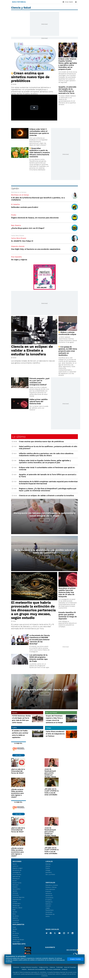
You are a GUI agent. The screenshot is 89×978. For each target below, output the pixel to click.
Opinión (15, 188)
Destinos (15, 918)
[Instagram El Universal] (64, 933)
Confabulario (16, 903)
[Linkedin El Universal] (72, 933)
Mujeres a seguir (18, 868)
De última (16, 916)
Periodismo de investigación (17, 871)
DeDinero (48, 904)
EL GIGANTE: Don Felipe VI (22, 241)
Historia (24, 969)
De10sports (49, 901)
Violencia (52, 967)
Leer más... (18, 755)
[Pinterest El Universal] (68, 933)
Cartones (15, 893)
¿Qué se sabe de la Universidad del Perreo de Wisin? (18, 771)
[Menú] (76, 2)
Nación (15, 864)
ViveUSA (48, 906)
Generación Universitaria (49, 896)
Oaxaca (48, 866)
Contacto (64, 969)
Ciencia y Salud (17, 907)
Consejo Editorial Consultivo (29, 967)
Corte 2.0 (15, 866)
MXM (14, 909)
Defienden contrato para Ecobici (24, 207)
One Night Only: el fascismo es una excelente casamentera (35, 249)
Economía (16, 895)
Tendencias (16, 905)
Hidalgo (48, 870)
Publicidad (59, 967)
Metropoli (15, 885)
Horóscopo (49, 912)
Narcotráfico (16, 889)
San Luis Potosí (50, 874)
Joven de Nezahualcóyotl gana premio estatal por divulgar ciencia (50, 773)
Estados (15, 887)
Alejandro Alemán (18, 246)
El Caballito (15, 204)
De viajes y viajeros (19, 260)
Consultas (16, 922)
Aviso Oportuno (50, 889)
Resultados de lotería (50, 915)
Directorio (16, 967)
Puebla (48, 868)
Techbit (15, 912)
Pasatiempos (50, 910)
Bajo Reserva (16, 225)
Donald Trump (17, 882)
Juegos (48, 908)
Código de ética (43, 967)
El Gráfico (49, 899)
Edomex (48, 864)
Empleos (48, 891)
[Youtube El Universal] (59, 933)
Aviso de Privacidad (70, 967)
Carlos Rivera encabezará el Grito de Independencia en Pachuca (55, 734)
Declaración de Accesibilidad (36, 969)
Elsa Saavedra (16, 257)
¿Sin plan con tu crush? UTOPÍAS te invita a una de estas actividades (51, 792)
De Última (16, 933)
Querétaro (49, 872)
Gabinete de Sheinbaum (16, 877)
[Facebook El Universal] (51, 933)
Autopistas (16, 920)
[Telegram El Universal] (46, 933)
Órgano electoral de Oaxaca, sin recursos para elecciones (35, 218)
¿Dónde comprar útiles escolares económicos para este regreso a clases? (17, 793)
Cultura (15, 901)
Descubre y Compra (52, 885)
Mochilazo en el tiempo (18, 192)
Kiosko (13, 215)
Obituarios (49, 893)
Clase (14, 927)
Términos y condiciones (53, 969)
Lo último (19, 436)
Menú (14, 914)
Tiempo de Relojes (18, 939)
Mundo (15, 880)
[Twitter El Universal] (55, 933)
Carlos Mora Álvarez (17, 235)
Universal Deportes (18, 897)
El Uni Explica (17, 874)
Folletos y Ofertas (51, 887)
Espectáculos (17, 899)
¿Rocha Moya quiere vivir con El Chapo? (27, 228)
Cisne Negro (16, 941)
